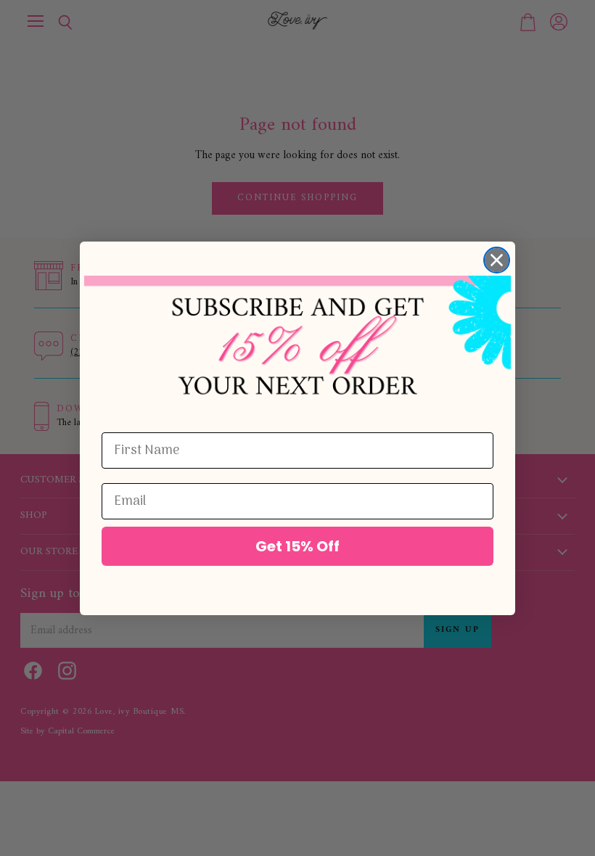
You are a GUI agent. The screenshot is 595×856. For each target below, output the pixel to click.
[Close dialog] (496, 260)
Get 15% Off (297, 546)
